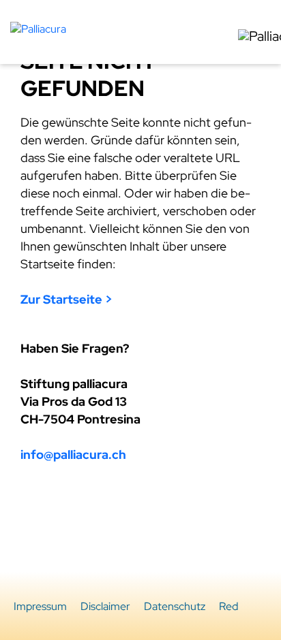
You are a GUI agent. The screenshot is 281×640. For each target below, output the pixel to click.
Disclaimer (105, 606)
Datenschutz (174, 606)
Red (228, 606)
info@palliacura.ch (73, 454)
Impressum (40, 606)
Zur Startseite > (66, 299)
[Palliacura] (38, 27)
